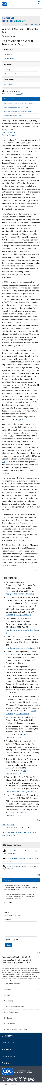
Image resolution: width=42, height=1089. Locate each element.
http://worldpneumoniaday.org (20, 593)
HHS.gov (5, 1084)
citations (7, 91)
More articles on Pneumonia (12, 115)
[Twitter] (8, 1079)
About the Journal (12, 983)
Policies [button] (5, 1049)
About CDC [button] (7, 1042)
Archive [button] (5, 1063)
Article (6, 70)
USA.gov (14, 1084)
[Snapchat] (29, 1079)
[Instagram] (12, 1079)
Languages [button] (7, 1056)
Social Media (9, 1023)
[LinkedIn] (16, 1079)
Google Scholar (23, 614)
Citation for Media (9, 135)
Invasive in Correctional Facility (18, 112)
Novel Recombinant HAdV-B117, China (16, 108)
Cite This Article (9, 59)
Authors (10, 915)
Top (37, 570)
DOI (33, 611)
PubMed (10, 614)
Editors (18, 915)
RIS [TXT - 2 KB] (9, 73)
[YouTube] (20, 1079)
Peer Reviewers (11, 1012)
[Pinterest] (24, 1079)
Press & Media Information (15, 1029)
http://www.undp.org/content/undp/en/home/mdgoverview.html (23, 631)
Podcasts (8, 1018)
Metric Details (8, 84)
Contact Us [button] (7, 1035)
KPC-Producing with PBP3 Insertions (20, 104)
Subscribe (8, 1001)
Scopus (19, 94)
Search (7, 995)
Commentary (8, 55)
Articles (7, 989)
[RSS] (33, 1079)
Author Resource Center (14, 1006)
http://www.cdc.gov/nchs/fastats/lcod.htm (23, 648)
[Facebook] (3, 1079)
